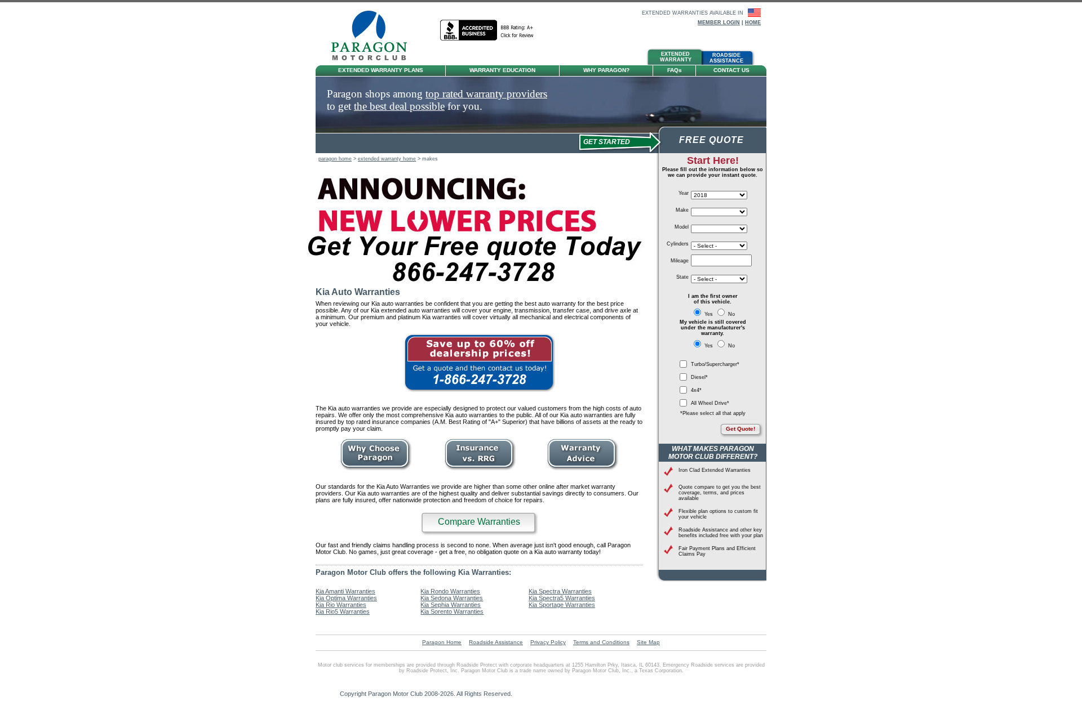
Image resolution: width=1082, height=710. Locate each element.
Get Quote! (740, 429)
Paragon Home (442, 642)
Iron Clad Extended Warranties (715, 470)
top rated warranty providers (486, 94)
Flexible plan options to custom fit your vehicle (718, 514)
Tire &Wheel (552, 58)
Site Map (648, 642)
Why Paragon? (606, 70)
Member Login (719, 22)
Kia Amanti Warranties (345, 591)
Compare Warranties (479, 521)
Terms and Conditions (601, 642)
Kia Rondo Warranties (450, 591)
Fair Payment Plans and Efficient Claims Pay (717, 551)
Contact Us (731, 70)
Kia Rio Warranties (341, 604)
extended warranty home (387, 159)
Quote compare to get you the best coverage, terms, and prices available (720, 492)
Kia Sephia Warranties (450, 604)
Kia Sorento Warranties (452, 611)
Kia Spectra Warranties (560, 591)
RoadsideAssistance (726, 58)
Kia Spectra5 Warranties (562, 598)
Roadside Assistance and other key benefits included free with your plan (721, 532)
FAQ (674, 70)
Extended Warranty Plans (380, 70)
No (730, 314)
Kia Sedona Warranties (451, 598)
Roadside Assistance (496, 642)
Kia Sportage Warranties (562, 604)
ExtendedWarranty (675, 56)
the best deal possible (399, 106)
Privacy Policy (548, 642)
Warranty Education (502, 70)
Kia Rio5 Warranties (343, 611)
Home (753, 22)
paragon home (335, 159)
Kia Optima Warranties (346, 598)
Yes (709, 314)
